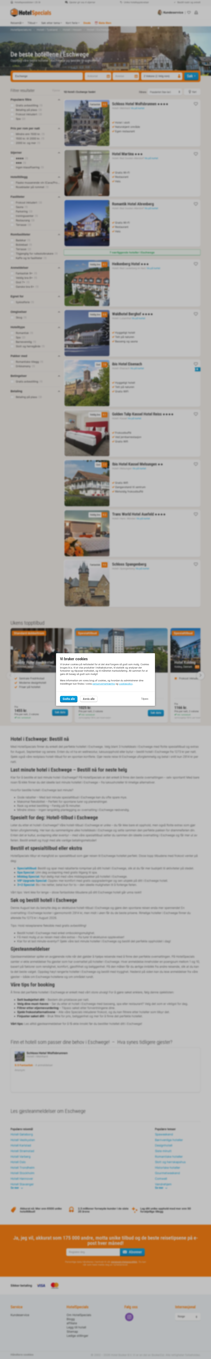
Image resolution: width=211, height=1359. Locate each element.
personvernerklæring (103, 683)
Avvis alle (89, 699)
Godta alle (69, 699)
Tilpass (144, 698)
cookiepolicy (126, 683)
